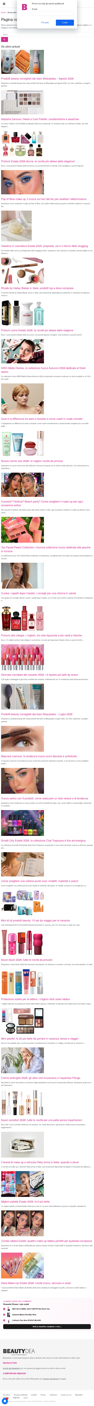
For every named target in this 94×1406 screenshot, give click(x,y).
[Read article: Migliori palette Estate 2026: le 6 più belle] (47, 1184)
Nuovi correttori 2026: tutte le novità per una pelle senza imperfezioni (41, 1120)
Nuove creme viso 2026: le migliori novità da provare (32, 461)
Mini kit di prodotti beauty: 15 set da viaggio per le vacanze (35, 920)
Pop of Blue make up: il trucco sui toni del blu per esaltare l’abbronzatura (43, 199)
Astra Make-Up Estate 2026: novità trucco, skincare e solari (36, 1283)
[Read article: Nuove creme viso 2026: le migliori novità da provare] (47, 443)
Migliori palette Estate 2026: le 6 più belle (25, 1201)
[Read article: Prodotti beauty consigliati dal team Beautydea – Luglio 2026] (47, 697)
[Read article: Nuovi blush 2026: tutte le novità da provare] (47, 942)
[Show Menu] (4, 3)
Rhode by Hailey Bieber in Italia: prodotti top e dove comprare (37, 288)
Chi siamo (6, 1395)
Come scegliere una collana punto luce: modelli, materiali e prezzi (39, 881)
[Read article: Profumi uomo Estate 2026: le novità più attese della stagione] (47, 313)
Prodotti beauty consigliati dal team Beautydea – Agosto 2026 (37, 78)
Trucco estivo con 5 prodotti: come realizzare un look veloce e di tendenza (44, 798)
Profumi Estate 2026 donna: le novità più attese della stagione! (38, 161)
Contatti (34, 1395)
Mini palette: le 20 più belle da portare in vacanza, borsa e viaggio (39, 1038)
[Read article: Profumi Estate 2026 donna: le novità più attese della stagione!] (47, 144)
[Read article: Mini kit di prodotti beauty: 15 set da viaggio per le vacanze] (47, 903)
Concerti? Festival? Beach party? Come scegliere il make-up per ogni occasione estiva (42, 503)
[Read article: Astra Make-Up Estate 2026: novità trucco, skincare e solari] (47, 1265)
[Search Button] (4, 39)
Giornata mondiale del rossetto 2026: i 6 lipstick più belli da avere (39, 674)
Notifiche (6, 1398)
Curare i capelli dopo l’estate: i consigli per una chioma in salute (38, 593)
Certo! (65, 23)
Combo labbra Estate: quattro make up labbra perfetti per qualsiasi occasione (46, 1241)
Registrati (16, 1398)
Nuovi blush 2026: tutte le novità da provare (26, 960)
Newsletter (78, 1395)
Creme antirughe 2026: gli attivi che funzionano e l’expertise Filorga (40, 1078)
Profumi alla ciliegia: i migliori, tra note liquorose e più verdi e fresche (41, 635)
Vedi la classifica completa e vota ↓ (47, 1326)
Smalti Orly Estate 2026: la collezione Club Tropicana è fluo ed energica (43, 840)
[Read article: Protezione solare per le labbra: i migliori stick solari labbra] (47, 982)
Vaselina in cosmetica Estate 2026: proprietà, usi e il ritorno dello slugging (44, 246)
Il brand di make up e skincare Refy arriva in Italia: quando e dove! (40, 1162)
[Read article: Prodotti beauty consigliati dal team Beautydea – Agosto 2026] (47, 62)
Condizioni (53, 1395)
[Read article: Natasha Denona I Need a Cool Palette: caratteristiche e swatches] (47, 102)
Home (3, 12)
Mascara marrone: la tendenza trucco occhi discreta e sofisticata (39, 756)
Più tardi (45, 23)
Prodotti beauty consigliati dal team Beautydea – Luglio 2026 (36, 714)
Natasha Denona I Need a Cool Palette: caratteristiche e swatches (40, 119)
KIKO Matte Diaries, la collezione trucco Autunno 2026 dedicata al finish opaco (43, 370)
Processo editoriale (20, 1395)
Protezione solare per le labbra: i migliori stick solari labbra (35, 999)
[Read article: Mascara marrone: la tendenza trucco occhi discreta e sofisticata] (47, 739)
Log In (26, 1398)
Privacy (43, 1395)
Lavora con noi (66, 1395)
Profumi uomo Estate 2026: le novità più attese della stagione (37, 330)
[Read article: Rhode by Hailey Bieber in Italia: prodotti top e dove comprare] (47, 270)
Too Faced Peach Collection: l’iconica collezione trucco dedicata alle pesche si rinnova (46, 549)
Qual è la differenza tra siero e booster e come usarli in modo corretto (41, 419)
